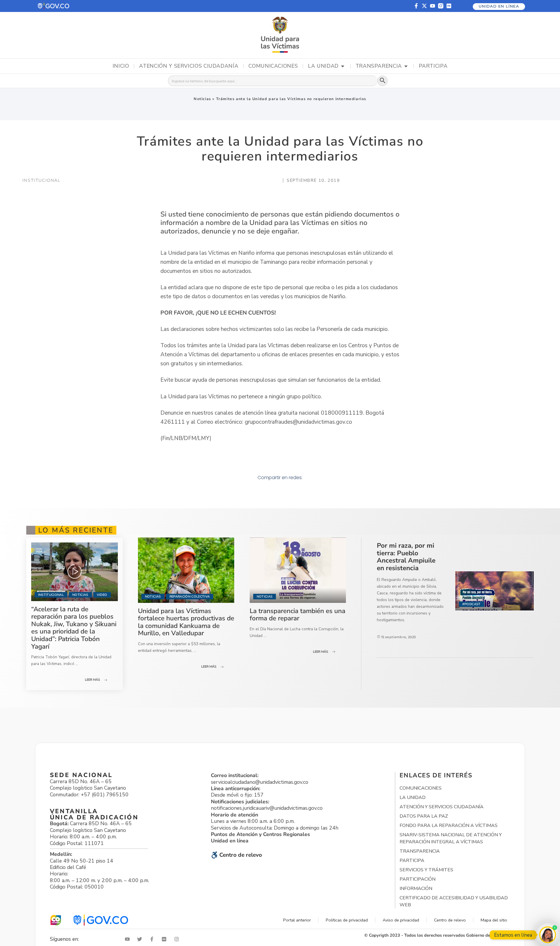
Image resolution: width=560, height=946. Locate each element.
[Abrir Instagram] (178, 939)
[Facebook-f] (416, 5)
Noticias (202, 99)
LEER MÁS (92, 680)
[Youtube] (432, 5)
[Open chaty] (547, 934)
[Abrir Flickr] (165, 939)
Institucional (51, 595)
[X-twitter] (424, 5)
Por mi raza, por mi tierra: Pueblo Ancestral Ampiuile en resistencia (406, 557)
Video (102, 595)
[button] (54, 6)
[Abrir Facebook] (153, 939)
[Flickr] (449, 5)
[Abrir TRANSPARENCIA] (406, 66)
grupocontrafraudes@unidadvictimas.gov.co (298, 422)
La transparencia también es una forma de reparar (297, 614)
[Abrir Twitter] (141, 939)
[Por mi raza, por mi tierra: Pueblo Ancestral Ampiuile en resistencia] (494, 591)
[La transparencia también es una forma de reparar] (298, 570)
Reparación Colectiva (189, 596)
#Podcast (471, 604)
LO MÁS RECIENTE (75, 530)
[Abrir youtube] (128, 939)
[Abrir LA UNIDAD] (342, 66)
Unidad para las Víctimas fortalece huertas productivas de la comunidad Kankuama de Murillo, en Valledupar (186, 622)
